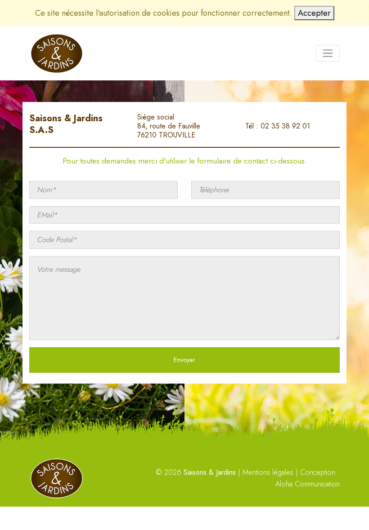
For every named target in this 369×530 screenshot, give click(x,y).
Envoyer (184, 359)
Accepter (314, 13)
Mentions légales (268, 472)
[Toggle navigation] (328, 53)
